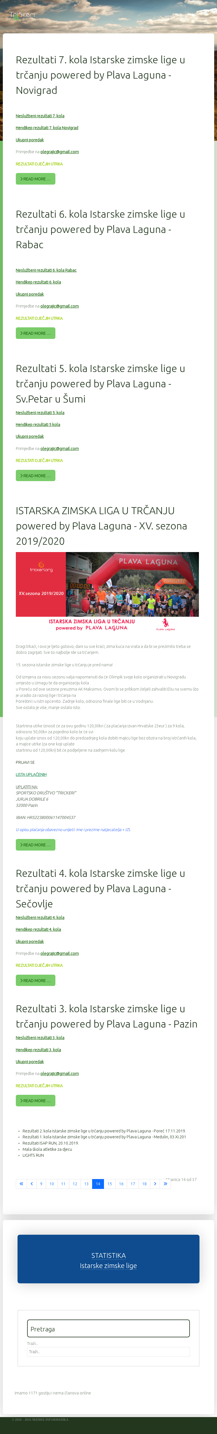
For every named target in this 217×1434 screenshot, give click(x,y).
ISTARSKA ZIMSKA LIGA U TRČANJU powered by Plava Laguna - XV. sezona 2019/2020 (101, 526)
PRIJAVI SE (25, 762)
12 (75, 1184)
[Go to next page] (155, 1184)
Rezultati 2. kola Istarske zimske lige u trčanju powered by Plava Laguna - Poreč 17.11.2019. (104, 1131)
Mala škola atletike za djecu (47, 1149)
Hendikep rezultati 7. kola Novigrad (47, 128)
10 (51, 1184)
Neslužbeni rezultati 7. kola (40, 116)
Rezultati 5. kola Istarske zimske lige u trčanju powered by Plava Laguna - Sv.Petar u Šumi (100, 383)
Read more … (37, 179)
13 (86, 1184)
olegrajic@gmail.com (59, 152)
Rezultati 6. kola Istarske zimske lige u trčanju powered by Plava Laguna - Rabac (100, 229)
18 (144, 1184)
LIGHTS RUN (33, 1155)
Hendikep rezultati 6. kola (38, 282)
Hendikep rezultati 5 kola (38, 424)
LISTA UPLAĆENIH (31, 774)
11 (63, 1184)
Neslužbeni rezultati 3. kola (40, 1037)
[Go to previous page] (32, 1184)
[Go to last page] (165, 1184)
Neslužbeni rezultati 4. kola (40, 917)
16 (121, 1184)
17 (133, 1184)
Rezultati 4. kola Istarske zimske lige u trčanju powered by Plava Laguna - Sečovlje (100, 888)
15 (109, 1184)
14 (98, 1184)
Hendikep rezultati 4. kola (38, 929)
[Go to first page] (21, 1184)
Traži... (32, 1343)
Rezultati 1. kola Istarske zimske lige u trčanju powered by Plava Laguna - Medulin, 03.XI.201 (104, 1137)
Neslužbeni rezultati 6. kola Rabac (46, 270)
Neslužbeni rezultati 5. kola (40, 412)
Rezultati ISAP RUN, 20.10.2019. (51, 1143)
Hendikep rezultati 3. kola (38, 1050)
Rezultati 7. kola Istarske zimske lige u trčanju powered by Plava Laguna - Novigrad (100, 75)
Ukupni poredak (30, 140)
